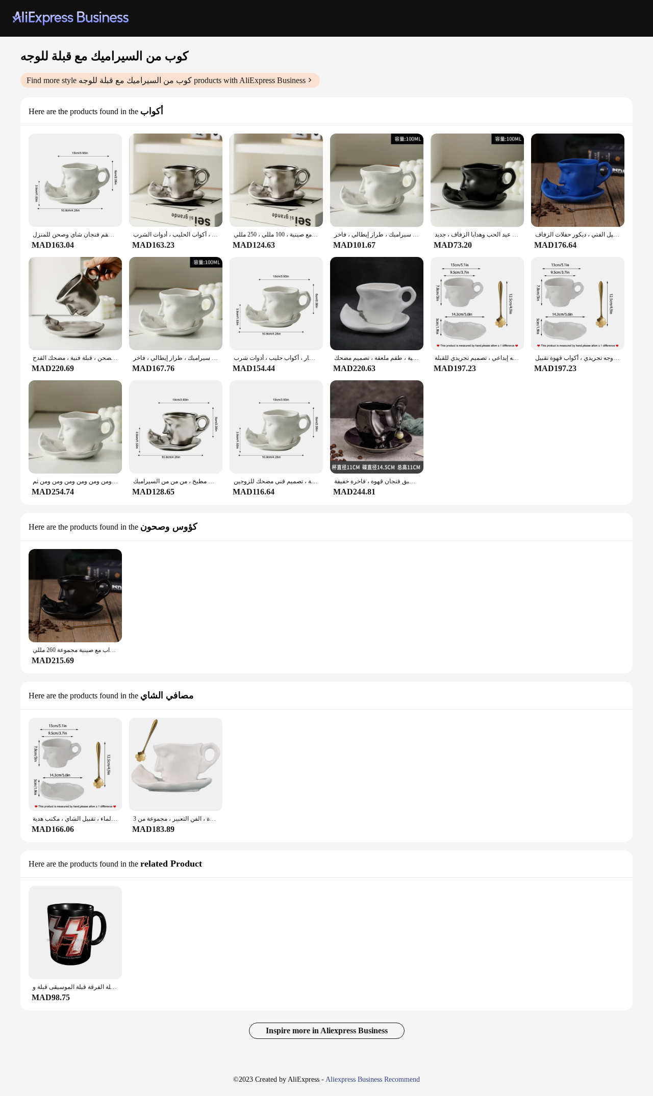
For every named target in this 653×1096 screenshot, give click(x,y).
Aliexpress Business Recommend (372, 1079)
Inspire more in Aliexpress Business (327, 1030)
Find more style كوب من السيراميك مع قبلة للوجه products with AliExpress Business (166, 80)
